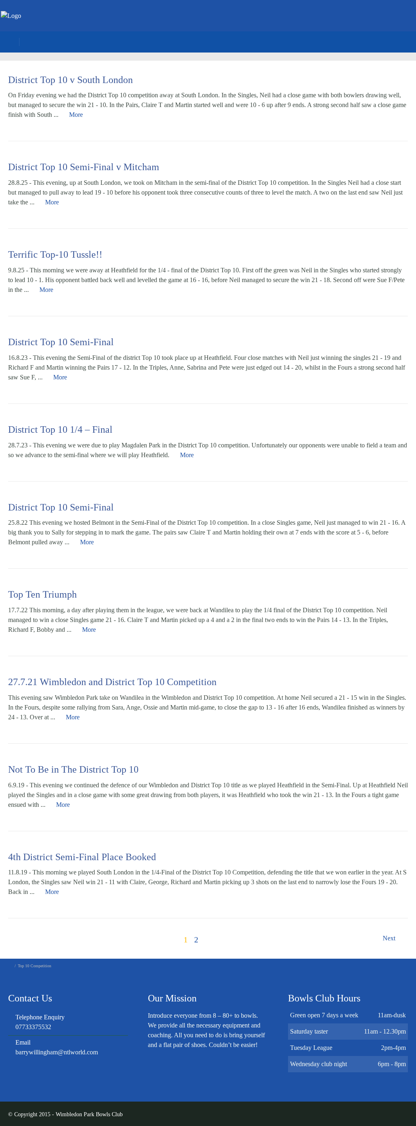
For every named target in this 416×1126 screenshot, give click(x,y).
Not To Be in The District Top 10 (73, 769)
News (295, 27)
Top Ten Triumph (42, 594)
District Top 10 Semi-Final (61, 342)
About (260, 27)
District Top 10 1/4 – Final (60, 429)
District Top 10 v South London (70, 79)
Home (223, 27)
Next (390, 938)
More (76, 114)
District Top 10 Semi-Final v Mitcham (83, 167)
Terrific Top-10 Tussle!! (55, 254)
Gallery (370, 27)
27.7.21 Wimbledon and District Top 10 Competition (112, 682)
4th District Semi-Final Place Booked (82, 857)
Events (330, 27)
